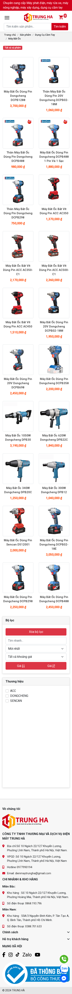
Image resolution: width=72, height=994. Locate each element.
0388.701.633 (33, 926)
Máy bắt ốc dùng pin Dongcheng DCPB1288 (18, 96)
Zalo (27, 955)
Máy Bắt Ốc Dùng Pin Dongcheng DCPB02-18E (54, 544)
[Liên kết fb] (3, 955)
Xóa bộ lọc (36, 632)
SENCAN (16, 701)
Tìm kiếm (60, 26)
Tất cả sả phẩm (13, 47)
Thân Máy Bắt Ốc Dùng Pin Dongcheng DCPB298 (18, 213)
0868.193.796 (33, 903)
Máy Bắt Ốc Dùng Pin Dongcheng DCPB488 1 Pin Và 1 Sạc (54, 157)
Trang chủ (10, 34)
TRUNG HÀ (18, 990)
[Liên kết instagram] (10, 955)
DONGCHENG (19, 696)
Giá (19, 666)
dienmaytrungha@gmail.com (33, 873)
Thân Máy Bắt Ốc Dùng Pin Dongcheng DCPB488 (18, 157)
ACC (13, 691)
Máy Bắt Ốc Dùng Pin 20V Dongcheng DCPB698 (18, 383)
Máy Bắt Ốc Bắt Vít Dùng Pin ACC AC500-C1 (54, 270)
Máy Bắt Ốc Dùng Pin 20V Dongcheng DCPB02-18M (54, 326)
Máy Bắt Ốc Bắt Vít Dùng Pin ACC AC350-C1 (18, 270)
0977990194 (24, 867)
